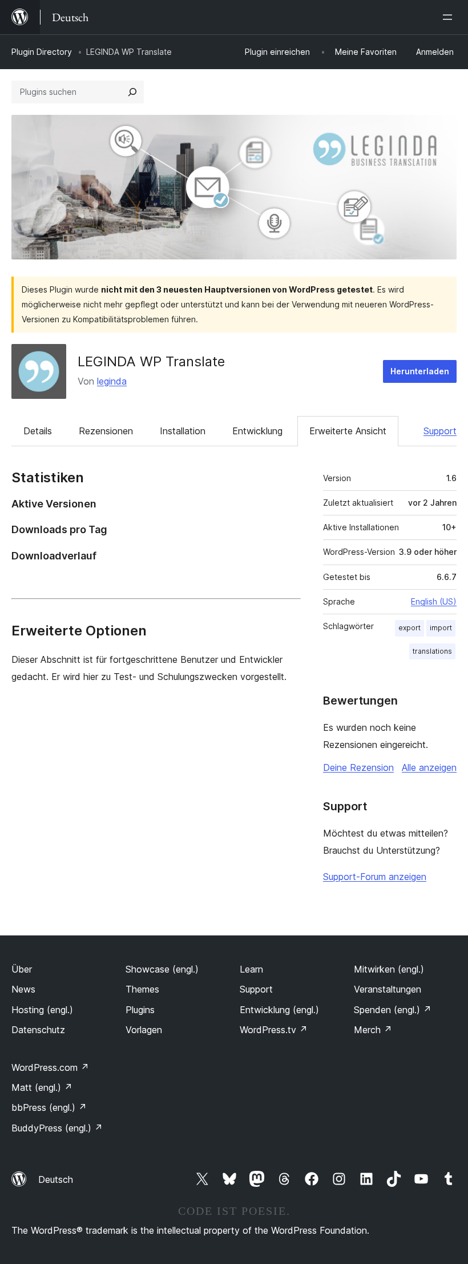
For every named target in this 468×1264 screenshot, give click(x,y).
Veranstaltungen (387, 989)
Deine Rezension (358, 767)
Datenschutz (38, 1029)
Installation (182, 431)
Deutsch (55, 1179)
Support (440, 431)
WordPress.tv (274, 1029)
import (441, 627)
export (409, 627)
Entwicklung (257, 431)
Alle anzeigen (429, 767)
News (23, 989)
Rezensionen (106, 431)
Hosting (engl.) (42, 1009)
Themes (142, 989)
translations (432, 651)
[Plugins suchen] (132, 92)
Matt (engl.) (41, 1087)
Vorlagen (144, 1029)
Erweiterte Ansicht (347, 431)
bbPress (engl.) (49, 1107)
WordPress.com (50, 1067)
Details (37, 431)
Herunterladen (419, 371)
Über (21, 969)
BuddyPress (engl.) (57, 1128)
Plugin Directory (41, 52)
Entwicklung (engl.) (279, 1009)
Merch (373, 1029)
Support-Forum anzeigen (374, 876)
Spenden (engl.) (392, 1009)
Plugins (140, 1009)
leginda (112, 381)
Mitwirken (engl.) (389, 969)
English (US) (434, 601)
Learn (251, 969)
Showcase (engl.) (162, 969)
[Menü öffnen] (449, 17)
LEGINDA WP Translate (151, 361)
